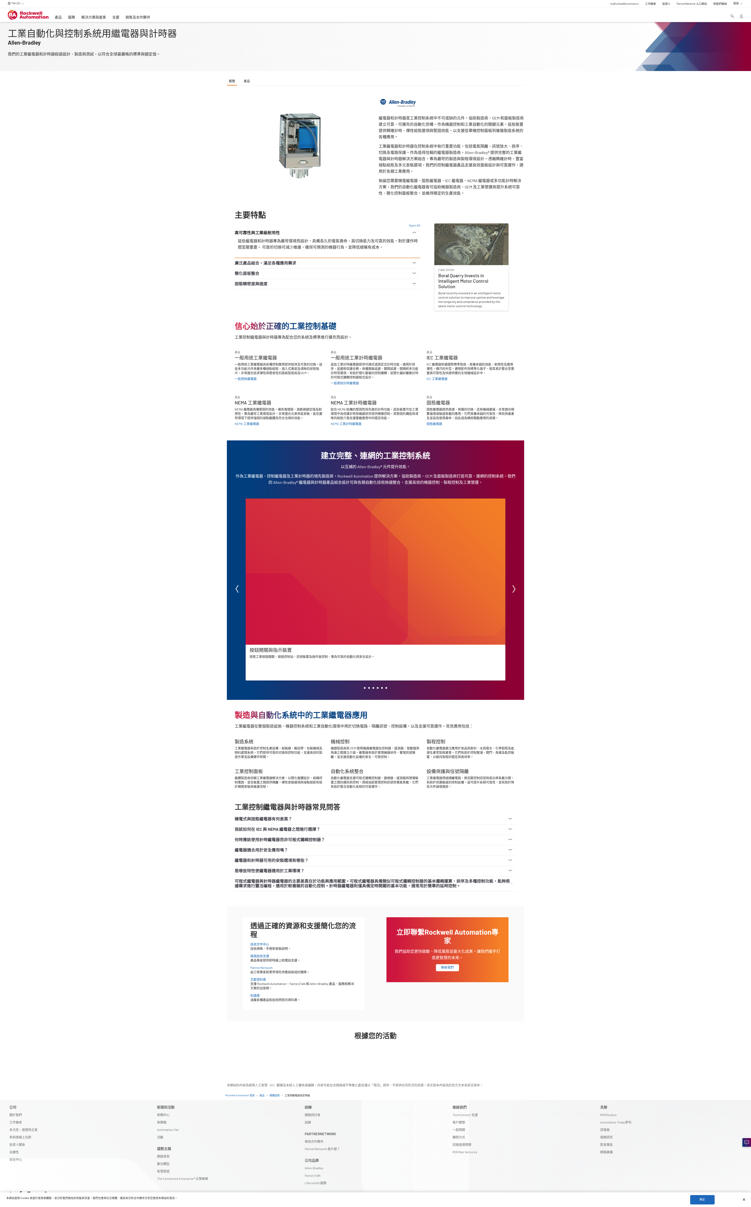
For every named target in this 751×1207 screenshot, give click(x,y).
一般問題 (459, 1129)
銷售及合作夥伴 (138, 17)
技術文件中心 (259, 944)
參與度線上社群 (20, 1137)
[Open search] (732, 16)
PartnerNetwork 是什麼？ (322, 1149)
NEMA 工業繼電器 (247, 424)
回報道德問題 (462, 1144)
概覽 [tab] (232, 81)
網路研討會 (312, 1115)
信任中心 (15, 1159)
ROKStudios (608, 1115)
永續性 (14, 1152)
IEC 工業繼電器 (437, 379)
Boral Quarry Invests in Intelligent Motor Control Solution (466, 228)
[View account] (741, 16)
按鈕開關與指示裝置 (260, 500)
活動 (160, 1137)
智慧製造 (163, 1171)
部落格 (605, 1129)
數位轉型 (163, 1164)
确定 (702, 1199)
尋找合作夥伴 (314, 1141)
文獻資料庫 (258, 979)
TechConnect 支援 (465, 1115)
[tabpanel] (375, 577)
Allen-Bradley (314, 1168)
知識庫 (255, 995)
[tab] (365, 688)
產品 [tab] (247, 81)
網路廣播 (606, 1152)
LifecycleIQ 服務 (315, 1183)
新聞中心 (163, 1115)
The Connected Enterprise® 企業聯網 (182, 1178)
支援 (115, 17)
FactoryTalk (313, 1175)
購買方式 (459, 1137)
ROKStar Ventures (465, 1152)
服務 (71, 17)
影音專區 (606, 1144)
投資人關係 (17, 1144)
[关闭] (744, 1199)
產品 (58, 17)
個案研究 (606, 1137)
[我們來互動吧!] (746, 1142)
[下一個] (514, 590)
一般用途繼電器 (246, 379)
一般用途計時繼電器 (345, 383)
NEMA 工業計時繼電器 (346, 424)
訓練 (308, 1122)
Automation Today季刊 (615, 1122)
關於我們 (15, 1115)
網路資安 (163, 1156)
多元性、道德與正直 (23, 1129)
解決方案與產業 (93, 17)
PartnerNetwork (261, 967)
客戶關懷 (459, 1122)
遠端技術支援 (259, 956)
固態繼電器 (434, 424)
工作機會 (15, 1122)
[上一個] (237, 590)
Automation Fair (168, 1129)
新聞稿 (161, 1122)
